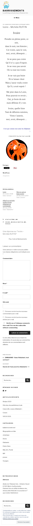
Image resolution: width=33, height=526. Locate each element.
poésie (8, 223)
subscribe (22, 325)
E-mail (5, 293)
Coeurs (5, 413)
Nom (5, 283)
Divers (5, 439)
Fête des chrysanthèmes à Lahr (12, 405)
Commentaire (7, 258)
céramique (6, 435)
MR (17, 219)
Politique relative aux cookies (10, 518)
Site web (6, 302)
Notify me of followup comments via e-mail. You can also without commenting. (16, 325)
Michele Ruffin (17, 222)
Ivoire (4, 192)
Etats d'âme (10, 219)
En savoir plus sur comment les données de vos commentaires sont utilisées (16, 342)
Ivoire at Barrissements (19, 239)
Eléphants (6, 442)
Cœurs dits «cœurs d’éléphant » (12, 409)
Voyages (5, 461)
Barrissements (13, 10)
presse (5, 457)
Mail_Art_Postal (8, 450)
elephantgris (24, 24)
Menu (17, 17)
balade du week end (9, 427)
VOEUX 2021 (7, 416)
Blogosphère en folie (9, 431)
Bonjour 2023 (7, 401)
